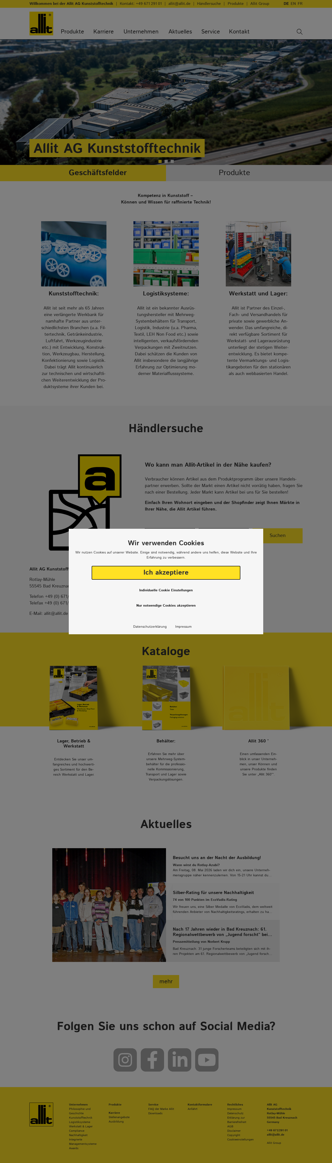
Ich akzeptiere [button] (166, 572)
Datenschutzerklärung (150, 626)
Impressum (183, 626)
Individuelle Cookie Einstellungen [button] (166, 590)
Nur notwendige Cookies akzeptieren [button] (166, 605)
